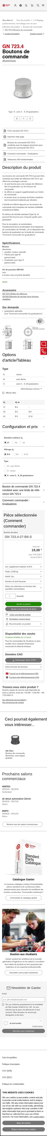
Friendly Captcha (37, 1026)
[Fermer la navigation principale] (43, 5)
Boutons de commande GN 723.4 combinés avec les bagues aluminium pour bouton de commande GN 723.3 (25, 145)
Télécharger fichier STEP (25, 660)
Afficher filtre (11, 393)
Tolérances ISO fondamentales (20, 159)
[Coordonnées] (43, 351)
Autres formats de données (16, 667)
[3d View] (40, 321)
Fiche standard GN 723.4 (17, 131)
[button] (15, 5)
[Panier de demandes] (26, 5)
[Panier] (32, 5)
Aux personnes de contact (13, 702)
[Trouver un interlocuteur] (43, 344)
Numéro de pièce (11, 532)
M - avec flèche (13, 466)
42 (24, 443)
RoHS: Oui (9, 576)
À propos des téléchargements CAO (24, 677)
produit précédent (11, 34)
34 (16, 443)
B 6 (8, 454)
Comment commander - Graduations (22, 154)
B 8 (17, 454)
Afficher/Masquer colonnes (30, 389)
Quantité (20, 596)
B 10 (26, 454)
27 (8, 443)
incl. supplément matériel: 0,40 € (18, 567)
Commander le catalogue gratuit (23, 898)
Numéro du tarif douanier (15, 581)
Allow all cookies (24, 1123)
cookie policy (38, 1117)
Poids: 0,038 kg (11, 571)
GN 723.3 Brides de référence (14, 294)
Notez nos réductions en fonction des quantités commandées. (20, 587)
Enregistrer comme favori (19, 619)
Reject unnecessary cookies (23, 1129)
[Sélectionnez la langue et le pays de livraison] (20, 5)
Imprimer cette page (15, 137)
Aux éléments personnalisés (14, 700)
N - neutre (11, 471)
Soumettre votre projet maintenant (23, 973)
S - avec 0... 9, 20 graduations (20, 475)
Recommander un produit (19, 624)
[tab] (16, 118)
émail (4, 994)
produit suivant (36, 34)
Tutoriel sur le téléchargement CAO (23, 674)
